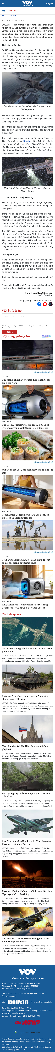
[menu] (5, 3)
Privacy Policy (38, 326)
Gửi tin (10, 332)
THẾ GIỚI (12, 11)
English (49, 3)
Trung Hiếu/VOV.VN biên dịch (39, 293)
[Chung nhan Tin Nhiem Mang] (27, 1032)
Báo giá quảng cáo (9, 996)
